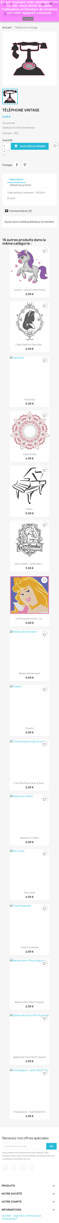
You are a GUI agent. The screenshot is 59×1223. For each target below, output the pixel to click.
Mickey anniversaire (29, 673)
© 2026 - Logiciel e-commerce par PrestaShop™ (21, 1217)
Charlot (29, 728)
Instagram (31, 1167)
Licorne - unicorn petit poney (29, 289)
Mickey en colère (29, 837)
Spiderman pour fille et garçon (29, 1057)
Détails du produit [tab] (20, 185)
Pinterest (25, 165)
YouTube (13, 1167)
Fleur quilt (29, 892)
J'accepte (28, 18)
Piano (30, 509)
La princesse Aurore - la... (29, 618)
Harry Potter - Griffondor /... (30, 563)
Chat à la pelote (29, 947)
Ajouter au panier (29, 146)
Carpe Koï (29, 399)
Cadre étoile (29, 454)
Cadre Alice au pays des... (29, 344)
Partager (17, 165)
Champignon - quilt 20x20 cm (29, 1111)
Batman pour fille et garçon (29, 1002)
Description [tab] (16, 179)
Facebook (5, 1167)
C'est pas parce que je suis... (29, 783)
